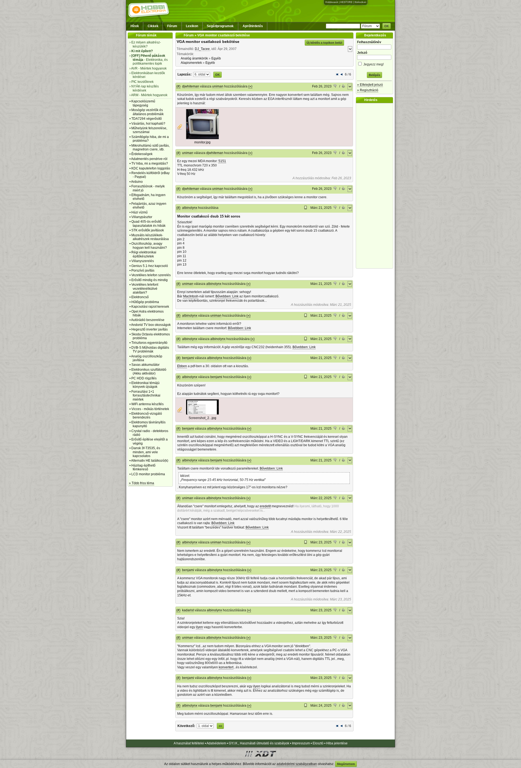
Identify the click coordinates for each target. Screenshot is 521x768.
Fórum (172, 26)
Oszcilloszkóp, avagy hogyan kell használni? (149, 245)
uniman (217, 86)
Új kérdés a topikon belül (324, 42)
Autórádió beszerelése (147, 320)
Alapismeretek (191, 63)
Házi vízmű (139, 212)
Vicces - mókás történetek (150, 409)
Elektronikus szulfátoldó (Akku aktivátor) (148, 371)
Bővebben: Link (227, 296)
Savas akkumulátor (145, 365)
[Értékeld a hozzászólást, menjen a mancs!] (335, 87)
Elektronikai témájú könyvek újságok (145, 385)
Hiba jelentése (337, 743)
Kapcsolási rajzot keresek (150, 307)
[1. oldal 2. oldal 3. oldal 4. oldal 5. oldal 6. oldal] (202, 74)
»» (220, 726)
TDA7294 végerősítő (146, 119)
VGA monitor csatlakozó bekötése (208, 41)
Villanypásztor (141, 217)
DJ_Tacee (202, 49)
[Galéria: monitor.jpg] (202, 138)
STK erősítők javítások (147, 230)
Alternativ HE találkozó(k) (149, 460)
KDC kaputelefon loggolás (150, 168)
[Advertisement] (376, 185)
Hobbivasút (331, 2)
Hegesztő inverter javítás (149, 329)
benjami (188, 358)
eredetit (265, 506)
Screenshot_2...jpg (202, 418)
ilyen (199, 627)
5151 (222, 161)
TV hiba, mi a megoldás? (149, 163)
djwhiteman (190, 86)
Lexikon (192, 26)
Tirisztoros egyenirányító (149, 343)
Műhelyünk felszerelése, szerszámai (149, 130)
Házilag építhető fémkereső (143, 467)
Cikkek (153, 26)
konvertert (226, 667)
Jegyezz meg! (373, 64)
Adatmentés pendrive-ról (149, 159)
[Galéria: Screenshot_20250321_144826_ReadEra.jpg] (202, 414)
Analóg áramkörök (194, 58)
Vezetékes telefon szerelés (151, 275)
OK (386, 26)
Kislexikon (360, 2)
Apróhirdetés (253, 26)
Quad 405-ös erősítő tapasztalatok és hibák (148, 223)
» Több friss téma (141, 483)
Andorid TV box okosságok (151, 325)
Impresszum (301, 743)
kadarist (188, 610)
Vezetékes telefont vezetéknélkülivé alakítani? (144, 288)
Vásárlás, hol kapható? (148, 123)
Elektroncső (140, 297)
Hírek (135, 26)
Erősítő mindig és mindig (149, 280)
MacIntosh (190, 296)
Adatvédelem (216, 743)
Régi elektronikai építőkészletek (143, 254)
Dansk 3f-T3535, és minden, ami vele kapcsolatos (145, 452)
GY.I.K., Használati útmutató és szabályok (259, 743)
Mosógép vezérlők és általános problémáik (147, 112)
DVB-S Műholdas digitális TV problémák (150, 349)
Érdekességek (142, 154)
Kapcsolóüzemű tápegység (143, 103)
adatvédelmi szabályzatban (297, 764)
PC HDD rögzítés (144, 378)
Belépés (374, 75)
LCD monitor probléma (148, 474)
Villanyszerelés (142, 261)
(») (250, 86)
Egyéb (216, 58)
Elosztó (318, 743)
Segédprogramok (220, 26)
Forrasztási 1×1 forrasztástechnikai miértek (145, 395)
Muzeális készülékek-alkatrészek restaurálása (150, 237)
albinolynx (189, 208)
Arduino (137, 182)
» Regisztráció (367, 90)
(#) (178, 86)
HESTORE (346, 2)
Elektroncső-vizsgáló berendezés (146, 415)
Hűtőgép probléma (145, 302)
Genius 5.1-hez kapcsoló (149, 266)
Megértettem (346, 764)
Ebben (182, 366)
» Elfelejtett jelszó (370, 85)
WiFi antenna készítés (147, 404)
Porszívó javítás (142, 270)
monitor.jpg (202, 142)
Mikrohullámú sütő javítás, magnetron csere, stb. (150, 147)
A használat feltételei (189, 743)
